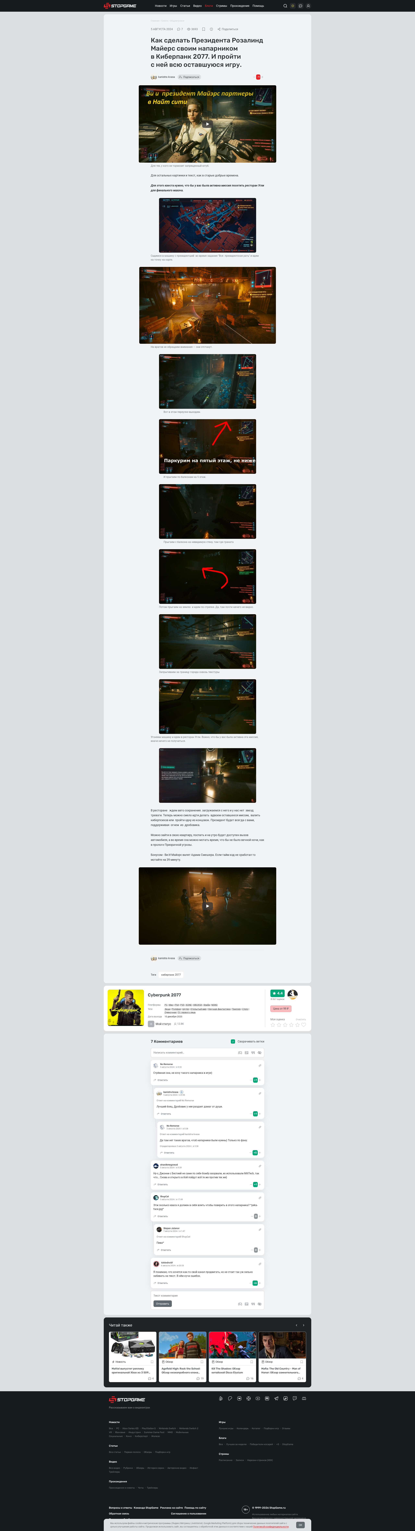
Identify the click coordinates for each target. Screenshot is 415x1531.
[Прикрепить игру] (240, 1304)
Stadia (206, 1005)
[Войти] (308, 6)
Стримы (221, 5)
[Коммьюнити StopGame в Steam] (286, 1398)
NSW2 (214, 1005)
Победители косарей (261, 1444)
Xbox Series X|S (130, 1428)
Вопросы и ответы (120, 1507)
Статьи (185, 5)
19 (202, 1378)
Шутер (185, 1009)
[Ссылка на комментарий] (260, 1065)
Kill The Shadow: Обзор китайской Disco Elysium (227, 1370)
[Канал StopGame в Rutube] (267, 1398)
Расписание (225, 1460)
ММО (170, 1432)
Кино (129, 1436)
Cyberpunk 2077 (164, 995)
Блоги (209, 5)
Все (111, 1428)
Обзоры (148, 1452)
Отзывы (286, 1428)
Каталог (256, 1428)
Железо (155, 1436)
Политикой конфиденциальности (271, 1526)
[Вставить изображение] (247, 1304)
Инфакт (194, 1468)
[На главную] (120, 6)
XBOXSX (197, 1005)
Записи (240, 1460)
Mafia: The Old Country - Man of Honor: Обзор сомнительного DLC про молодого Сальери (281, 1371)
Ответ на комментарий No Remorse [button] (175, 1100)
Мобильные (182, 1432)
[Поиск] (285, 5)
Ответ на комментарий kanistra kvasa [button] (180, 1134)
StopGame (287, 1444)
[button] (160, 1080)
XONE (189, 1005)
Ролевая (176, 1009)
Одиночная (171, 1012)
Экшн (167, 1009)
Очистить (301, 1019)
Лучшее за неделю (236, 1444)
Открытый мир (198, 1009)
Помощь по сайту (195, 1507)
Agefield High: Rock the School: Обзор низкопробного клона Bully (181, 1371)
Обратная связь (119, 1513)
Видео (197, 5)
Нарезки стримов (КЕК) (260, 1460)
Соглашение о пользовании (188, 1513)
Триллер (236, 1009)
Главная (155, 20)
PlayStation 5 (149, 1428)
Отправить (162, 1303)
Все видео (114, 1468)
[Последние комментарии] (300, 6)
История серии (156, 1468)
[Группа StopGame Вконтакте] (239, 1398)
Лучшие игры (226, 1428)
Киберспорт (141, 1436)
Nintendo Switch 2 (188, 1428)
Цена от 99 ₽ (281, 1008)
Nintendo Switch (167, 1428)
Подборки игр (162, 1452)
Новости (160, 5)
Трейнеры (152, 1487)
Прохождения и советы (122, 1487)
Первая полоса (132, 1452)
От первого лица (187, 1012)
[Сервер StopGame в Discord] (304, 1398)
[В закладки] (204, 29)
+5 (277, 1444)
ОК (300, 1525)
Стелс (245, 1009)
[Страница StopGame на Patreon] (230, 1398)
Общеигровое (177, 20)
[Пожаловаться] (211, 29)
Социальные (116, 1436)
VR (110, 1432)
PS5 (182, 1005)
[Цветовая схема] (293, 6)
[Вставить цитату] (253, 1304)
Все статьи (115, 1452)
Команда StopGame (146, 1507)
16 (251, 1378)
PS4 (177, 1005)
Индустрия (135, 1432)
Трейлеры (114, 1472)
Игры (173, 5)
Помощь (258, 5)
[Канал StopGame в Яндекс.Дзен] (249, 1398)
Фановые (120, 1432)
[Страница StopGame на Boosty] (221, 1398)
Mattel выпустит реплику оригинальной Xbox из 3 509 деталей (130, 1371)
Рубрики (128, 1468)
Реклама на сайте (171, 1507)
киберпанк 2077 (171, 974)
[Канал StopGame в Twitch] (295, 1398)
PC (166, 1005)
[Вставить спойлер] (259, 1304)
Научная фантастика (219, 1009)
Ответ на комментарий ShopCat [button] (173, 1236)
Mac (171, 1005)
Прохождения (239, 5)
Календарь (243, 1428)
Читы (141, 1487)
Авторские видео (176, 1468)
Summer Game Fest (154, 1432)
